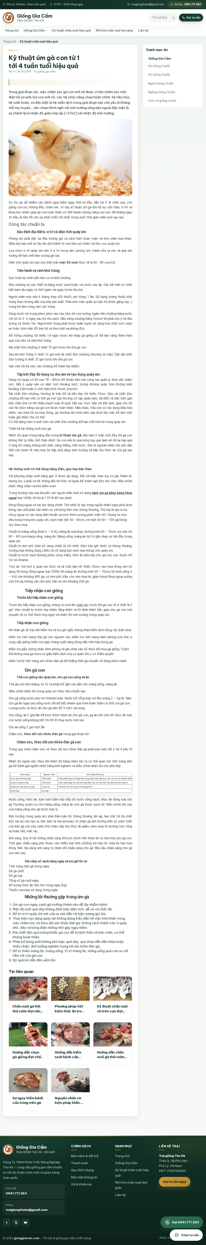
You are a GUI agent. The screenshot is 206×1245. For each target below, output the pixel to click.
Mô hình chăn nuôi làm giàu (114, 30)
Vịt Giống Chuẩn (159, 74)
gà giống (87, 335)
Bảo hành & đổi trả (84, 1156)
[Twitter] (16, 1222)
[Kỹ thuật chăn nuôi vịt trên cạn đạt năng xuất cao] (112, 989)
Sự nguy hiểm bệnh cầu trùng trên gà (27, 1100)
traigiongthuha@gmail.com (147, 4)
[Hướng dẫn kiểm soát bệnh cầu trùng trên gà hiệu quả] (70, 1034)
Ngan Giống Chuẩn (160, 83)
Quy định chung (82, 1170)
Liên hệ (143, 30)
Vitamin (51, 698)
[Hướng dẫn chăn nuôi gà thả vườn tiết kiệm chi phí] (112, 1034)
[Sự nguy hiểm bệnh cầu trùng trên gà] (28, 1080)
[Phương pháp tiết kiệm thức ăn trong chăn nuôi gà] (70, 989)
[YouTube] (25, 1222)
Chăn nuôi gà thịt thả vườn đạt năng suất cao (27, 1009)
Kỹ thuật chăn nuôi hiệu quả (71, 30)
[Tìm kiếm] (173, 17)
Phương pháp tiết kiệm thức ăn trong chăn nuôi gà (70, 1009)
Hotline (187, 4)
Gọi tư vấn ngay (174, 1182)
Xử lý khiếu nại (81, 1184)
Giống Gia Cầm (34, 30)
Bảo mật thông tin (84, 1177)
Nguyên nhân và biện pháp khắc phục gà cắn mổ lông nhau (68, 1100)
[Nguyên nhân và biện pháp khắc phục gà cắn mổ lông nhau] (70, 1080)
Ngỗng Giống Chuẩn (161, 92)
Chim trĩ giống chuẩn (162, 101)
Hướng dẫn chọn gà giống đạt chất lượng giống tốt (27, 1055)
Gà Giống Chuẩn (159, 66)
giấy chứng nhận (32, 649)
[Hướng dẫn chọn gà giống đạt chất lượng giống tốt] (28, 1034)
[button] (186, 1235)
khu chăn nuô (113, 238)
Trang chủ (12, 30)
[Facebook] (6, 1222)
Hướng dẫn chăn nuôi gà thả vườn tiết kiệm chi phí (110, 1055)
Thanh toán (79, 1163)
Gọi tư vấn (193, 17)
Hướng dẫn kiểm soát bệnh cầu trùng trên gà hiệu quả (69, 1055)
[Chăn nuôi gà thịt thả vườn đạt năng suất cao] (28, 989)
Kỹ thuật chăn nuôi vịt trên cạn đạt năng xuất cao (112, 1009)
